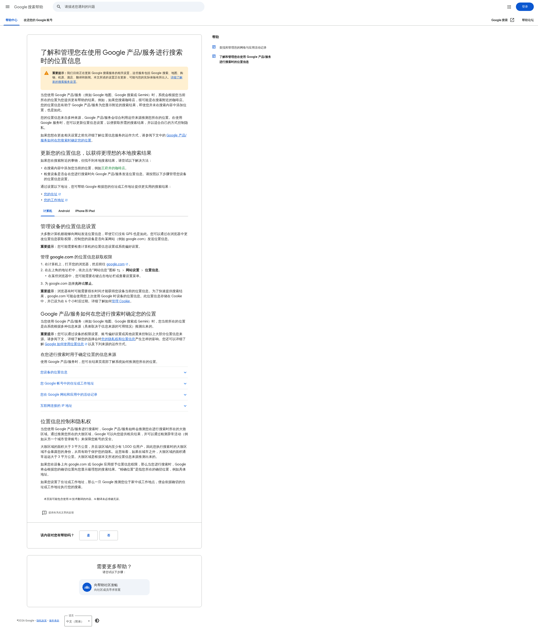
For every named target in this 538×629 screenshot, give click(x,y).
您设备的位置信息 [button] (53, 372)
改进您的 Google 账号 (38, 20)
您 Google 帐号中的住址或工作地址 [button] (67, 383)
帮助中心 (11, 20)
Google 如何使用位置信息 (64, 344)
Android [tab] (64, 211)
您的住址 (50, 194)
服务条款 (54, 620)
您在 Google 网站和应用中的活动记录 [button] (68, 394)
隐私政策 (42, 620)
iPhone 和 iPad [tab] (85, 211)
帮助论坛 (528, 20)
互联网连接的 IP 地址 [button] (56, 406)
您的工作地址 (54, 200)
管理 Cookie (121, 301)
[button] (8, 7)
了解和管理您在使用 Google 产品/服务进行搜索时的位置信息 (245, 59)
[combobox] (134, 7)
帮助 (215, 37)
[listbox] (78, 621)
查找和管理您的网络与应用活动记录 (242, 47)
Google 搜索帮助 (28, 7)
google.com (116, 264)
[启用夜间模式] (97, 621)
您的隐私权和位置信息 (118, 339)
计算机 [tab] (47, 211)
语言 (71, 615)
